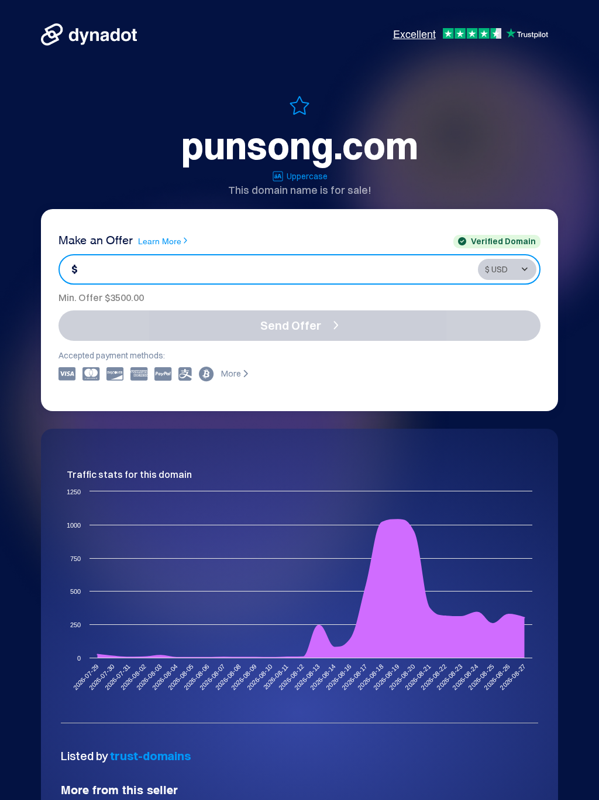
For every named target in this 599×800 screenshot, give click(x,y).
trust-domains (150, 755)
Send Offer (290, 325)
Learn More (159, 240)
